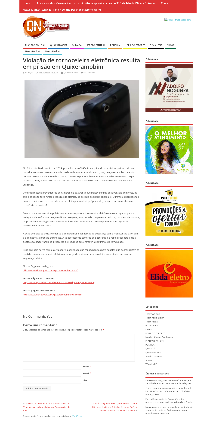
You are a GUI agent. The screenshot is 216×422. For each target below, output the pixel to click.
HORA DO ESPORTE (135, 45)
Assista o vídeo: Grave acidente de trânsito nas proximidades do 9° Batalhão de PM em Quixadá (96, 3)
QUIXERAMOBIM (58, 45)
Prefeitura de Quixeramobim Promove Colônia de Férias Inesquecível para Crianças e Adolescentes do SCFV (46, 407)
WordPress (77, 416)
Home (26, 3)
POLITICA (115, 45)
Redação (29, 72)
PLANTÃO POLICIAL (35, 45)
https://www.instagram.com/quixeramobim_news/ (50, 270)
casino (148, 329)
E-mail (87, 373)
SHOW (170, 45)
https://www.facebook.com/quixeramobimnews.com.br (53, 294)
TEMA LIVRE (156, 45)
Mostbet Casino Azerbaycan (159, 337)
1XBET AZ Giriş (152, 314)
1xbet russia (151, 321)
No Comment (89, 72)
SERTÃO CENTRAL (96, 45)
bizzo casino (151, 325)
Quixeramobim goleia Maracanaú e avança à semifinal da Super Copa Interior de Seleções (168, 382)
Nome (87, 366)
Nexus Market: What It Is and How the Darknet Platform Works (62, 9)
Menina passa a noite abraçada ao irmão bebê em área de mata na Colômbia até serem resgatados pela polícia (169, 410)
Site (85, 380)
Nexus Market (32, 51)
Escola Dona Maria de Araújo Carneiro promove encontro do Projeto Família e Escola (168, 401)
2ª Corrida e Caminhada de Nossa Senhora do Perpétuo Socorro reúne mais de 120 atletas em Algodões (168, 391)
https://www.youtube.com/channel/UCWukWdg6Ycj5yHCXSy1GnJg (59, 282)
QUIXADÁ (77, 45)
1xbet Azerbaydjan (154, 317)
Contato (166, 3)
